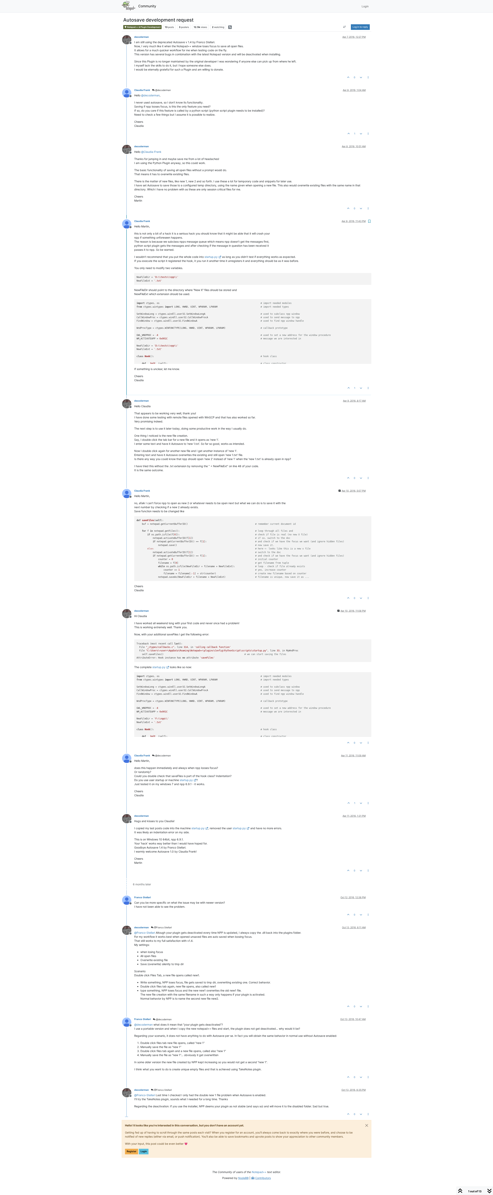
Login (144, 1151)
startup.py (211, 256)
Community (147, 6)
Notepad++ (259, 1172)
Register (131, 1151)
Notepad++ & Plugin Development (144, 27)
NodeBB (243, 1178)
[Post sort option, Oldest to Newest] (344, 27)
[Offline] (128, 39)
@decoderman (163, 90)
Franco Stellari (142, 897)
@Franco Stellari (162, 927)
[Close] (366, 1125)
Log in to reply (360, 26)
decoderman (141, 36)
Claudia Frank (142, 90)
